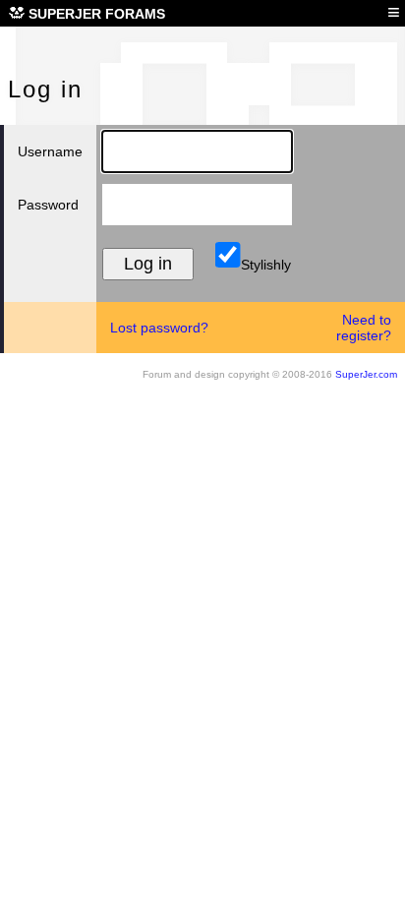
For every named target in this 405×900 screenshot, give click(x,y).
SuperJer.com (366, 374)
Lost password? (159, 327)
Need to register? (363, 327)
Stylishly (264, 264)
